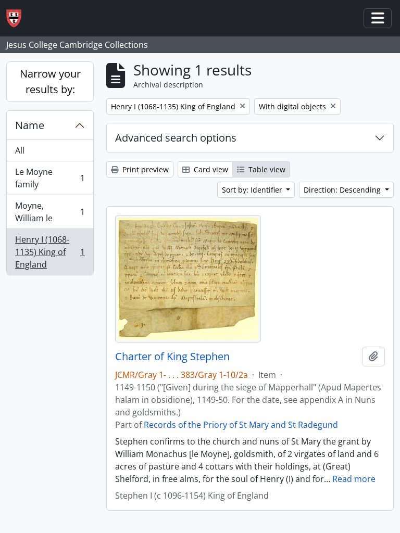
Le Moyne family (50, 178)
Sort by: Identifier (253, 190)
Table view (265, 169)
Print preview (144, 169)
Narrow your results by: (50, 81)
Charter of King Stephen (172, 356)
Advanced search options (175, 138)
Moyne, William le (50, 212)
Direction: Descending (343, 190)
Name (29, 125)
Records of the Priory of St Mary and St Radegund (241, 424)
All (19, 150)
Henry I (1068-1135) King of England (50, 252)
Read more (354, 479)
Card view (210, 169)
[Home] (18, 18)
